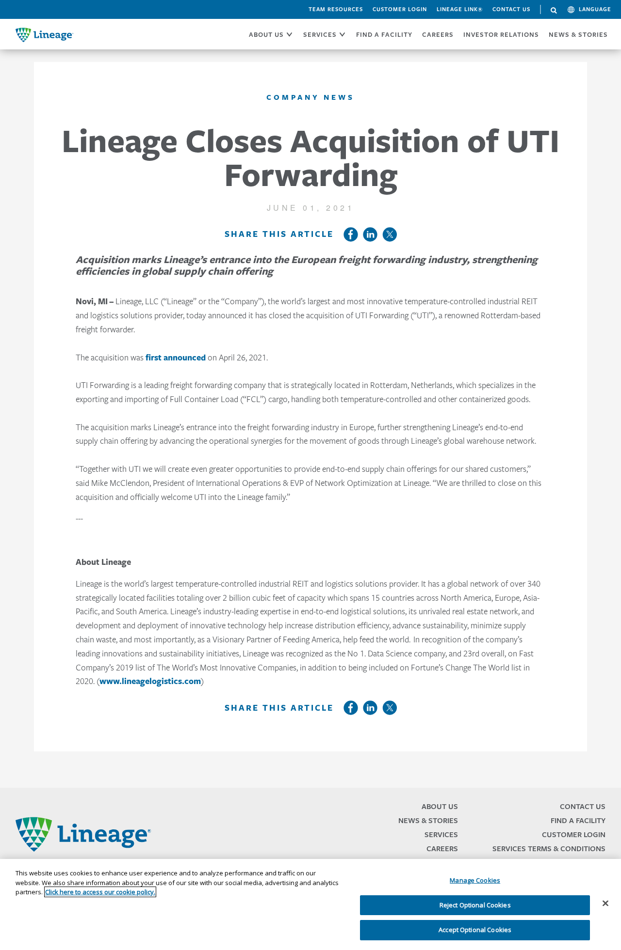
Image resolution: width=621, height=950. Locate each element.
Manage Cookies (475, 880)
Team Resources (336, 9)
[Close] (605, 903)
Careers (442, 848)
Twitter (389, 234)
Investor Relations (501, 34)
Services (441, 834)
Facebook (350, 234)
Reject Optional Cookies (475, 905)
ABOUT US (266, 34)
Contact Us (511, 9)
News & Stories (578, 34)
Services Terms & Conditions (548, 848)
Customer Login (400, 9)
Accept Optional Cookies (475, 929)
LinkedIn (370, 234)
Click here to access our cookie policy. (100, 892)
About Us (440, 806)
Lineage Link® (460, 9)
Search (554, 10)
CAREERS (438, 34)
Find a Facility (578, 820)
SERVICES (320, 34)
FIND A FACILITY (384, 34)
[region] (310, 904)
